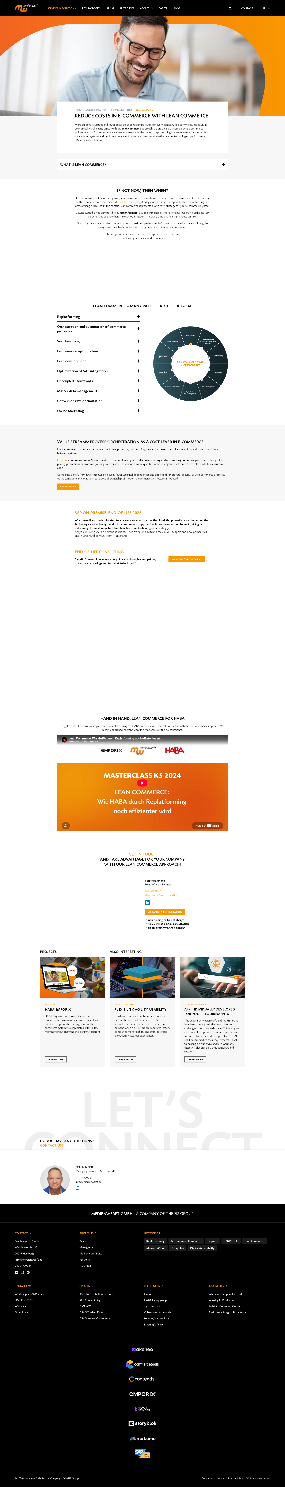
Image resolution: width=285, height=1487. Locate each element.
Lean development (71, 361)
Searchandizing (68, 341)
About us (146, 8)
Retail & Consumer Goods (224, 1306)
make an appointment (187, 559)
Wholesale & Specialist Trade (226, 1294)
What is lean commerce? (83, 165)
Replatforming (68, 317)
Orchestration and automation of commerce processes (91, 329)
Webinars (20, 1306)
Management (87, 1247)
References (127, 8)
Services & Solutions (62, 8)
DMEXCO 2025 (24, 1300)
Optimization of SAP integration (82, 371)
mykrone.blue (152, 1306)
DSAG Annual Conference (94, 1318)
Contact (247, 8)
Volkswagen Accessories (158, 1312)
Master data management (77, 391)
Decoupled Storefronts (75, 381)
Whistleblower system (258, 1478)
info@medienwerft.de (89, 1181)
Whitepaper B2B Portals (29, 1294)
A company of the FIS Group (165, 1214)
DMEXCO (85, 1306)
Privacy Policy (235, 1478)
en (269, 8)
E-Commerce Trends (121, 110)
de (264, 8)
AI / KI (110, 8)
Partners (84, 1259)
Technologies (91, 8)
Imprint (221, 1478)
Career (163, 8)
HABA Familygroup (155, 1300)
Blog (177, 8)
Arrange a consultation (165, 912)
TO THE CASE (105, 692)
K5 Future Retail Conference (96, 1294)
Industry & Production (222, 1300)
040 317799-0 (153, 891)
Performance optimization (77, 351)
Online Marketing (70, 411)
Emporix (62, 460)
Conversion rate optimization (79, 401)
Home (78, 110)
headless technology (130, 202)
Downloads (21, 1312)
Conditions (207, 1478)
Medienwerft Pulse (90, 1253)
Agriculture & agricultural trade (228, 1312)
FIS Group (85, 1265)
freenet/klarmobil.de (156, 1318)
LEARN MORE (68, 486)
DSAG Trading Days (91, 1312)
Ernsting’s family (154, 1324)
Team (82, 1241)
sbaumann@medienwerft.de (161, 895)
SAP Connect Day (89, 1300)
